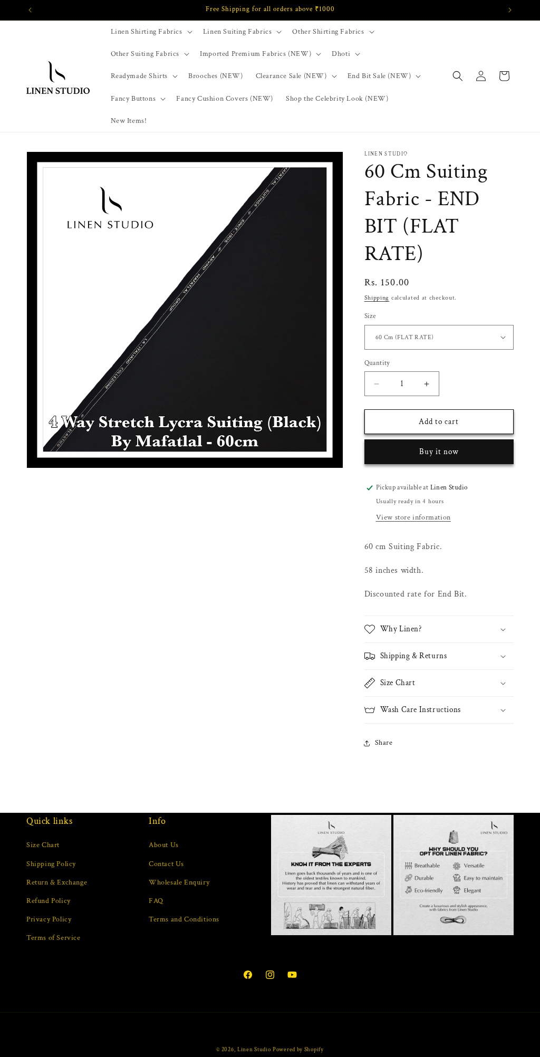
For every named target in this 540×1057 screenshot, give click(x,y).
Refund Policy (48, 901)
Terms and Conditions (184, 919)
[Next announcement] (510, 10)
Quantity (377, 363)
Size (370, 316)
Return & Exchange (56, 882)
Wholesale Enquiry (179, 882)
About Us (164, 845)
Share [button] (384, 742)
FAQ (156, 901)
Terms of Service (53, 938)
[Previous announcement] (30, 10)
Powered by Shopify (298, 1049)
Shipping (377, 298)
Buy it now (439, 452)
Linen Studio (254, 1049)
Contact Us (166, 864)
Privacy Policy (48, 919)
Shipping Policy (51, 864)
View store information (413, 517)
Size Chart (43, 845)
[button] (150, 32)
